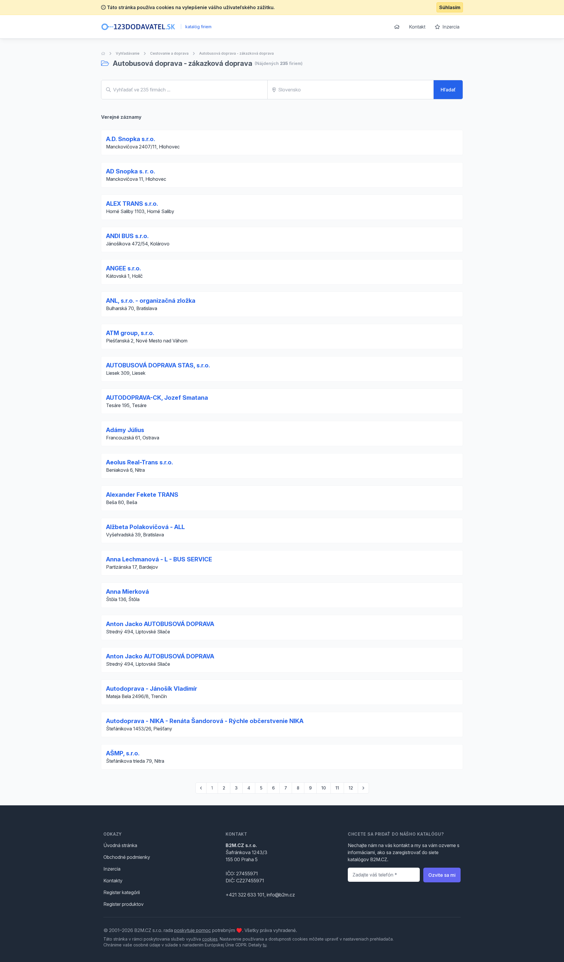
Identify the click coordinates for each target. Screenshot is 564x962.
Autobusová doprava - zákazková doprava (236, 53)
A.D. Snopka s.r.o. (130, 139)
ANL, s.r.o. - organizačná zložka (150, 300)
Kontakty (112, 881)
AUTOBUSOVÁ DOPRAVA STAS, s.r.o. (158, 365)
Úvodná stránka (120, 845)
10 (323, 787)
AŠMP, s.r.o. (123, 753)
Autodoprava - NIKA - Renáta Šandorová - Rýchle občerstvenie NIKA (204, 721)
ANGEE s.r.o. (123, 268)
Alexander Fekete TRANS (142, 494)
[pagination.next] (363, 788)
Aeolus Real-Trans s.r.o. (139, 462)
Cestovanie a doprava (169, 53)
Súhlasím (449, 7)
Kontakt (417, 27)
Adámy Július (125, 430)
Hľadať (448, 90)
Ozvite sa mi (442, 875)
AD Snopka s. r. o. (130, 171)
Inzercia (450, 27)
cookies (210, 938)
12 (351, 787)
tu (264, 944)
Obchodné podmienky (126, 857)
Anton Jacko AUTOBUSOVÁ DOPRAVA (160, 624)
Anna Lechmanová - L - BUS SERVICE (159, 559)
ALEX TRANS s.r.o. (132, 203)
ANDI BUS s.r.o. (127, 236)
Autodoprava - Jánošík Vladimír (151, 688)
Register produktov (123, 904)
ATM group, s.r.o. (130, 333)
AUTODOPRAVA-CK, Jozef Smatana (157, 397)
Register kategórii (121, 892)
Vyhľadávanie (128, 53)
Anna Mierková (127, 591)
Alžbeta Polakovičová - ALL (145, 527)
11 (337, 787)
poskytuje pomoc (192, 930)
